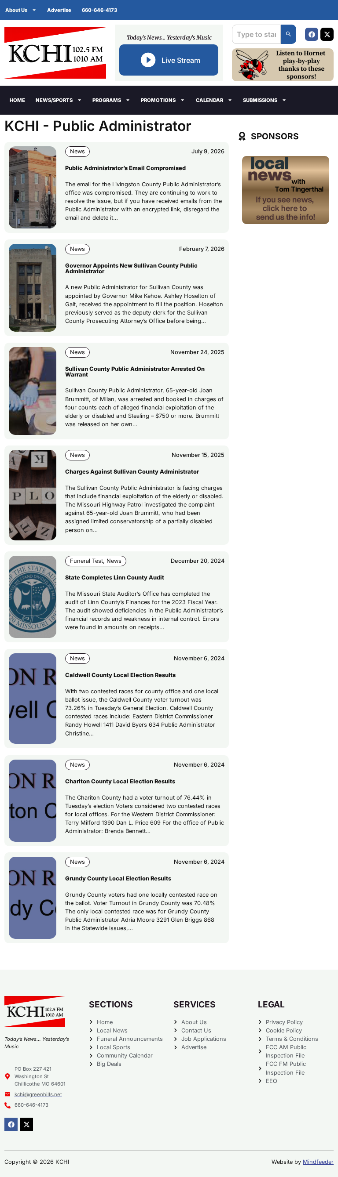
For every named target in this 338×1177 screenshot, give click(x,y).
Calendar (209, 100)
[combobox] (256, 34)
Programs (106, 100)
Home (17, 100)
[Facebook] (311, 34)
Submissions (260, 100)
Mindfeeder (318, 1162)
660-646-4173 (99, 10)
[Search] (288, 34)
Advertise (59, 10)
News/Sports (54, 100)
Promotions (158, 100)
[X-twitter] (327, 34)
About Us (16, 10)
